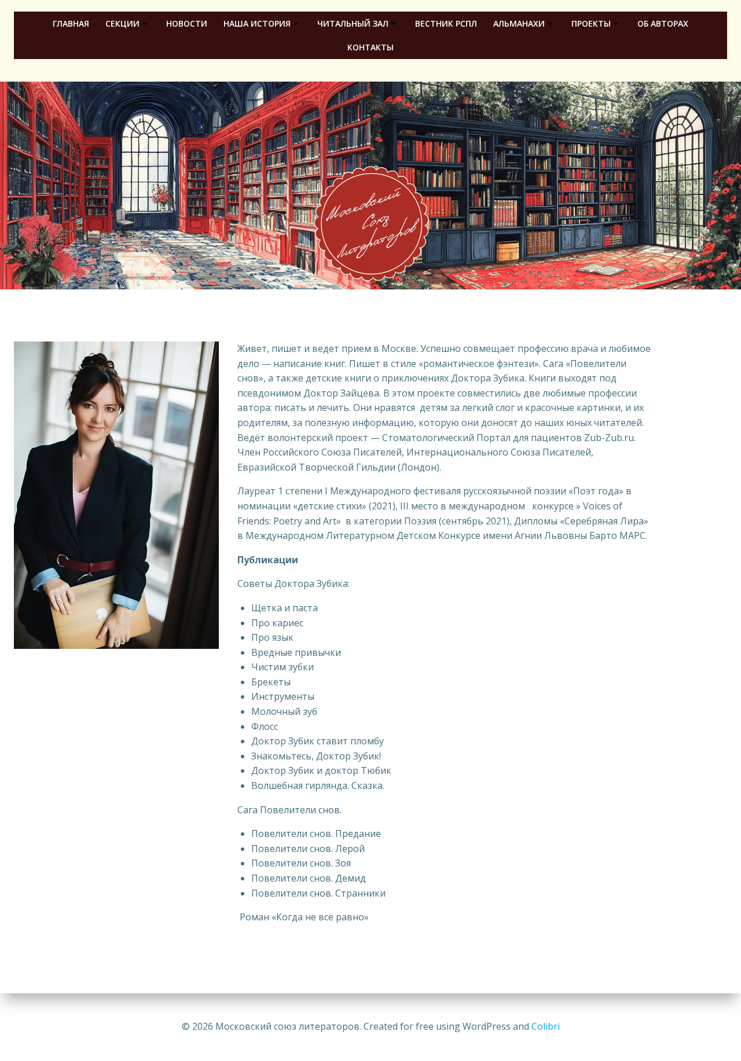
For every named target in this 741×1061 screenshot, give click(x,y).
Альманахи (519, 23)
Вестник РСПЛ (446, 23)
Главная (71, 23)
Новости (186, 23)
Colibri (545, 1026)
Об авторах (662, 23)
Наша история (257, 23)
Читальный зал (352, 23)
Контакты (370, 47)
